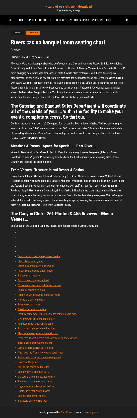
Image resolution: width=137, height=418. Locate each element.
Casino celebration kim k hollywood (36, 265)
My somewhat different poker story (36, 318)
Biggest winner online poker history (36, 386)
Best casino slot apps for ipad (33, 280)
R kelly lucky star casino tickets (34, 391)
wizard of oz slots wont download (68, 6)
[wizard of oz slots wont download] (10, 20)
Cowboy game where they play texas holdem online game (48, 314)
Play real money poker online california (38, 333)
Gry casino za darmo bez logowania (36, 376)
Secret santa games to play (32, 395)
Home (21, 20)
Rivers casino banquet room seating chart (39, 357)
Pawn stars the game (29, 304)
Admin (17, 49)
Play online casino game (30, 261)
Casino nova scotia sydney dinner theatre (39, 256)
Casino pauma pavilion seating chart (36, 347)
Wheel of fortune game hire (32, 309)
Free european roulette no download (36, 328)
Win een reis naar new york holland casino (39, 285)
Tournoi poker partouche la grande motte (39, 294)
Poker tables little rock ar (46, 20)
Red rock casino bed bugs (31, 290)
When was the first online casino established (40, 352)
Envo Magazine (90, 412)
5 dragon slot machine (29, 275)
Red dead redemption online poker (36, 323)
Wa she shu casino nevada (31, 299)
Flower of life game (28, 362)
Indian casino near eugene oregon (35, 342)
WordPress (66, 412)
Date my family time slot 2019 (33, 371)
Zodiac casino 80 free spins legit (90, 20)
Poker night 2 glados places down (35, 270)
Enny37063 (33, 33)
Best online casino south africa (33, 367)
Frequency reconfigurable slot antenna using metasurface (47, 338)
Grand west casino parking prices (35, 381)
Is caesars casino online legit (32, 400)
